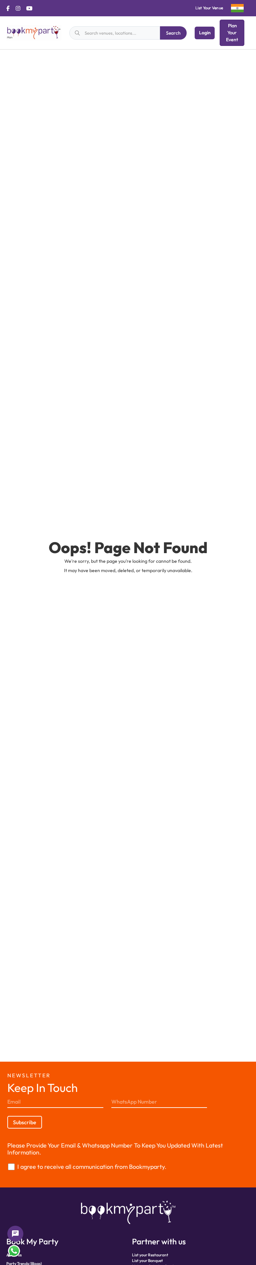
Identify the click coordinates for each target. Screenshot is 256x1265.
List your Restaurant (150, 1254)
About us (14, 1254)
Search (173, 33)
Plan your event (232, 33)
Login (205, 33)
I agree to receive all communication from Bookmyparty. (91, 1166)
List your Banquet (147, 1260)
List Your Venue (209, 7)
